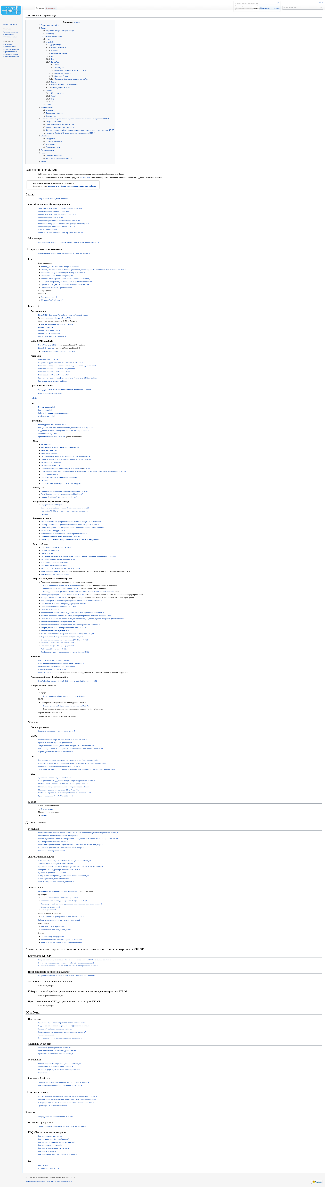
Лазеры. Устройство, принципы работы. (54, 1029)
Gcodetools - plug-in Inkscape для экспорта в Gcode (62, 272)
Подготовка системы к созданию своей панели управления (62, 431)
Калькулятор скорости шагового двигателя (56, 731)
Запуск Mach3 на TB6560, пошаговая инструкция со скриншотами (65, 746)
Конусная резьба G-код (50, 571)
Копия (85, 468)
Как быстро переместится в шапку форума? (56, 1142)
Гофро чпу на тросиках (47, 1168)
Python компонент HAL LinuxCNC (52, 437)
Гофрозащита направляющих (50, 851)
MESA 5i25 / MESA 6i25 (50, 462)
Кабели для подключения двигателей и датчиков (58, 920)
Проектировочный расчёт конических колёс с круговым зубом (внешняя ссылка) (71, 763)
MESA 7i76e (46, 444)
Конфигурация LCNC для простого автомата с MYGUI (63, 628)
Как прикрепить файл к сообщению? (53, 1139)
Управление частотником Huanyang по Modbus (60, 939)
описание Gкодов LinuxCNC (58, 318)
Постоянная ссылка (10, 54)
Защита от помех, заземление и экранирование (61, 943)
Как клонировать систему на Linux (52, 381)
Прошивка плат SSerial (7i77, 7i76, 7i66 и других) (61, 483)
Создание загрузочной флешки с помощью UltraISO (60, 363)
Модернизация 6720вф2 (51, 505)
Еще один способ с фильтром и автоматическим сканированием (70, 591)
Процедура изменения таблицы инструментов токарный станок (64, 390)
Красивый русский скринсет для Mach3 (54, 743)
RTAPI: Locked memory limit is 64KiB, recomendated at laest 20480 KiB (67, 681)
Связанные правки (10, 47)
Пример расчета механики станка (52, 842)
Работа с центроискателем (49, 393)
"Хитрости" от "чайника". (51, 300)
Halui (33, 398)
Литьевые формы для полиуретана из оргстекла (58, 1069)
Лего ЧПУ (42, 1165)
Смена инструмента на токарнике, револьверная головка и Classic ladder (71, 527)
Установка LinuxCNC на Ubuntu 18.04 (53, 375)
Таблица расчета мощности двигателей (54, 863)
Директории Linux (48, 297)
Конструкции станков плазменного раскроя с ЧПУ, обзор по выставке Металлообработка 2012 (77, 839)
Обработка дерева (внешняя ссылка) (53, 1048)
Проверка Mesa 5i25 (49, 474)
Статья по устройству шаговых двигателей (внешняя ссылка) (63, 861)
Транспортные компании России (51, 1105)
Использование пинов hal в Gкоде (55, 547)
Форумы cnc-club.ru (10, 25)
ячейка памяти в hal (46, 416)
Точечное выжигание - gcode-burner (56, 288)
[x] (278, 3)
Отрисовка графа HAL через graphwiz (56, 646)
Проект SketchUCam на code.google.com (71, 279)
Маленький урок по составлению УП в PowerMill (58, 790)
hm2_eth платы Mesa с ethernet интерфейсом (60, 447)
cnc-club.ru (84, 178)
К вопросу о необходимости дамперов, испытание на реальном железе (71, 904)
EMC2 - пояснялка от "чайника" (51, 336)
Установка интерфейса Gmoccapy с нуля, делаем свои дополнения (66, 366)
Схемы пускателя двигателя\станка (53, 879)
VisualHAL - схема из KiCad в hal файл (57, 643)
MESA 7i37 (45, 481)
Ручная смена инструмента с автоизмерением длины (63, 534)
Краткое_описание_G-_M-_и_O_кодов (57, 324)
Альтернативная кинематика (52, 598)
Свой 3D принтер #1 (46, 229)
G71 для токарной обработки (53, 565)
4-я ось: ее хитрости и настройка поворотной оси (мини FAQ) (66, 634)
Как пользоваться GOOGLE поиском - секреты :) (58, 1154)
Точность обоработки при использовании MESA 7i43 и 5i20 (65, 459)
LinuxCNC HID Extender (48, 672)
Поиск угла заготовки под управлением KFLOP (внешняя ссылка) (65, 963)
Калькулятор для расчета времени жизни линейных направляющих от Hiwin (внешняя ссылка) (77, 833)
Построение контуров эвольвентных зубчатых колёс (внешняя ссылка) (67, 760)
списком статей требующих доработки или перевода (258, 9)
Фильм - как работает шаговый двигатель (55, 882)
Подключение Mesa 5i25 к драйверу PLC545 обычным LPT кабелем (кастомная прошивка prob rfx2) (82, 471)
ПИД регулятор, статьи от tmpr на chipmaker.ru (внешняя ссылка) (65, 1102)
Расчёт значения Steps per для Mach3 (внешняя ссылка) (61, 740)
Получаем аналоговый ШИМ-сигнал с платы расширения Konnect (65, 976)
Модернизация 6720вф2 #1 (49, 217)
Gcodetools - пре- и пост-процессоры (56, 276)
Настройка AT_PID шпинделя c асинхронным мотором (63, 511)
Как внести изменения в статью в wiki (53, 1148)
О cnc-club (50, 1181)
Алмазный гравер (45, 1035)
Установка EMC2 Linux (47, 360)
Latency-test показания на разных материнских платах (63, 491)
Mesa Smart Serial (48, 453)
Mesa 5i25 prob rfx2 (49, 450)
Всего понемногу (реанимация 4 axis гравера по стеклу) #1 (63, 223)
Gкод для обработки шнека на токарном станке (60, 568)
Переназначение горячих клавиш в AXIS (57, 607)
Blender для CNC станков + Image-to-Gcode (59, 267)
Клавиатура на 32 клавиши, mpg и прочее (55, 666)
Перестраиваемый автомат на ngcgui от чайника (63, 696)
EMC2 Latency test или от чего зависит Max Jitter (61, 494)
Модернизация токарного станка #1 (53, 211)
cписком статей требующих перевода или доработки (72, 186)
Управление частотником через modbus (57, 622)
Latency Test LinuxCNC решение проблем (58, 497)
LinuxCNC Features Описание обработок (58, 351)
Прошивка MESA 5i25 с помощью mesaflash (59, 477)
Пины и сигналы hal (46, 407)
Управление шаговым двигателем (55, 631)
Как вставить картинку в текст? (50, 1136)
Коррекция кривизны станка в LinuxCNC (59, 588)
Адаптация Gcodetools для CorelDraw (53, 778)
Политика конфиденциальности (35, 1181)
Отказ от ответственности (63, 1181)
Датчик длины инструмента (52, 531)
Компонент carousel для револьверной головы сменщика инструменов (70, 522)
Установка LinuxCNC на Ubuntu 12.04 (53, 372)
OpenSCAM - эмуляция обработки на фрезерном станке (64, 285)
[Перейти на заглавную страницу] (11, 10)
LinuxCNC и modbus (49, 610)
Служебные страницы (11, 49)
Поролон (42, 1072)
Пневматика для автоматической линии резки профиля (61, 848)
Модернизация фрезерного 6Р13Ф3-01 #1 (56, 226)
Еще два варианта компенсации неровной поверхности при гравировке (71, 600)
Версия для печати (10, 52)
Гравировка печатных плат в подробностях (56, 1051)
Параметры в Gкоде (49, 550)
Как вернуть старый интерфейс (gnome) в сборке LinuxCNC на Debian (67, 378)
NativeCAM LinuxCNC (47, 345)
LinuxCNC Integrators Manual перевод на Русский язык (62, 315)
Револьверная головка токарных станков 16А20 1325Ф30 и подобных (70, 540)
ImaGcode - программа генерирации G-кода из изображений (63, 793)
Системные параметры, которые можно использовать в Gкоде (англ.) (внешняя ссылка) (77, 556)
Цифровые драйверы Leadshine (51, 873)
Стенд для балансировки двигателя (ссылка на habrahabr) (62, 876)
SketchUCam (46, 279)
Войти (321, 2)
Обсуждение (51, 8)
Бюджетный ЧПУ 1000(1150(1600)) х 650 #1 (56, 214)
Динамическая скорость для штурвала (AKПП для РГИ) (64, 640)
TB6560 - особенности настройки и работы (59, 898)
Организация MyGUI (46, 434)
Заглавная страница (10, 32)
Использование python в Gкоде (54, 562)
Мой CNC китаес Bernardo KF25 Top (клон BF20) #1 (59, 233)
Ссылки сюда (8, 44)
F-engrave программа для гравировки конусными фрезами (65, 282)
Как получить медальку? (48, 1151)
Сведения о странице (11, 57)
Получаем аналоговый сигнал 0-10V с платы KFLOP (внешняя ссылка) (67, 966)
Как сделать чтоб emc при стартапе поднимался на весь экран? (65, 428)
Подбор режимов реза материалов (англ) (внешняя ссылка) (63, 1026)
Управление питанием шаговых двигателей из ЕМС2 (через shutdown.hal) (71, 613)
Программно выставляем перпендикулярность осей (62, 604)
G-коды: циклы (47, 809)
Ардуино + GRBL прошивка (52, 927)
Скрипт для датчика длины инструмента (55, 752)
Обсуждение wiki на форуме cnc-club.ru (54, 1117)
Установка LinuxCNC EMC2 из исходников (55, 369)
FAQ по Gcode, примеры (48, 333)
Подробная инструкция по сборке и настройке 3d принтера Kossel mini (67, 242)
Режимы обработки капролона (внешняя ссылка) (58, 1063)
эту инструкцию (265, 8)
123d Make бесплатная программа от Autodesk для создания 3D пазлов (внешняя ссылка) (76, 769)
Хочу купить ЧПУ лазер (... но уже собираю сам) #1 (59, 208)
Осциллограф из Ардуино (51, 936)
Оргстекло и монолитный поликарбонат (54, 1066)
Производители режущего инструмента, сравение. (59, 1038)
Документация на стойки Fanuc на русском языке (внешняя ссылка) (66, 1099)
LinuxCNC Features (46, 348)
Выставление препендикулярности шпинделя (57, 836)
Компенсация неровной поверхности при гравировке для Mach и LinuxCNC (69, 749)
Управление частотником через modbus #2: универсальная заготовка (70, 625)
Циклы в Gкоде (47, 553)
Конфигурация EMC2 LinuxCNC (51, 425)
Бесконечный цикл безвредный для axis (57, 559)
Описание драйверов (50, 907)
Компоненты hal (45, 410)
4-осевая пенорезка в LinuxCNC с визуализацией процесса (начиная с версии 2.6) (75, 616)
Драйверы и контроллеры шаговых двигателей (57, 891)
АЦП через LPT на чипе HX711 (53, 649)
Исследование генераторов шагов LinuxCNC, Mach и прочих (63, 253)
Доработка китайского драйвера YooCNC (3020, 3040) (63, 901)
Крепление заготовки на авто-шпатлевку (55, 1054)
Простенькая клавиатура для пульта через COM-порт (60, 663)
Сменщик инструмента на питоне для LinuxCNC (61, 537)
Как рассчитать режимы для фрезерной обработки (59, 1085)
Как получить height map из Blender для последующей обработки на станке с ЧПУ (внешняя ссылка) (83, 270)
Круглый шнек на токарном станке (55, 574)
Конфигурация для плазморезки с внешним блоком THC (64, 652)
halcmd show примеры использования (54, 413)
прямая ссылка (106, 591)
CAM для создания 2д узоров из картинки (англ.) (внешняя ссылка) (66, 781)
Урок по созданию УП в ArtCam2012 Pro (54, 796)
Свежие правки (8, 34)
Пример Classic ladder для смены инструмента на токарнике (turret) (69, 525)
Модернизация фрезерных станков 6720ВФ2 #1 (58, 220)
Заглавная (40, 8)
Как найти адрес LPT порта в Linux (52, 660)
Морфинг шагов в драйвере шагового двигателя (58, 870)
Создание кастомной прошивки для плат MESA (60, 468)
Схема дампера (47, 910)
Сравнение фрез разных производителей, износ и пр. (60, 1023)
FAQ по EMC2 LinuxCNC (48, 330)
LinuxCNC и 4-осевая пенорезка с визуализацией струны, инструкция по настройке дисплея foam (81, 619)
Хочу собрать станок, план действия (53, 199)
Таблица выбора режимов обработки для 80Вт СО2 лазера (62, 1082)
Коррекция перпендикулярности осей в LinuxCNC (61, 595)
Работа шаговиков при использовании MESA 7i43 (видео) (64, 456)
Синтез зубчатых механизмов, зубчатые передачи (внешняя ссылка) (66, 1096)
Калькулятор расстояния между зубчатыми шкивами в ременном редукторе (69, 845)
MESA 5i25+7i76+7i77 (49, 465)
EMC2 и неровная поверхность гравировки (61, 585)
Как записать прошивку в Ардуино (55, 930)
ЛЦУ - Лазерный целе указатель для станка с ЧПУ (61, 917)
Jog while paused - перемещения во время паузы (61, 637)
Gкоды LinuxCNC (46, 327)
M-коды (44, 815)
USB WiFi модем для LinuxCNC (51, 669)
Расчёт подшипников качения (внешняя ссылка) (58, 766)
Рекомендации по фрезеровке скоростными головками (61, 1032)
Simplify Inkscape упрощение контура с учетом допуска (61, 1126)
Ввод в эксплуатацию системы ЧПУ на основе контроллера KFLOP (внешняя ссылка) (73, 960)
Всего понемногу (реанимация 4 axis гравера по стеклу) (64, 508)
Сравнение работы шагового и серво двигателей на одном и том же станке (69, 866)
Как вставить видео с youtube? (50, 1145)
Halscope (44, 514)
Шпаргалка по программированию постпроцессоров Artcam (63, 787)
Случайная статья (10, 37)
